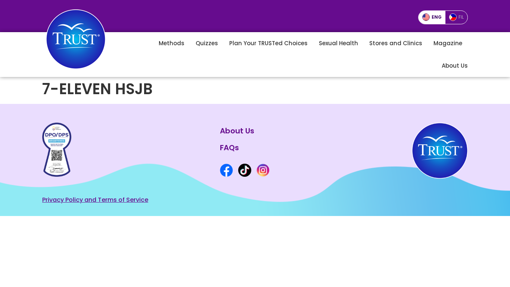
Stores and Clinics (395, 43)
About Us (455, 66)
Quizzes (207, 43)
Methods (171, 43)
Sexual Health (338, 43)
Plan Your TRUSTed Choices (268, 43)
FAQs (229, 147)
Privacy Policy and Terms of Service (95, 199)
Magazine (447, 43)
